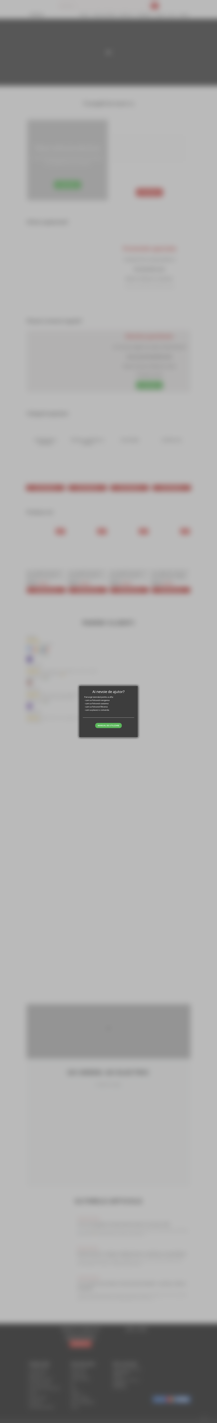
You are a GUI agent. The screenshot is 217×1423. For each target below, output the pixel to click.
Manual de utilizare (108, 725)
